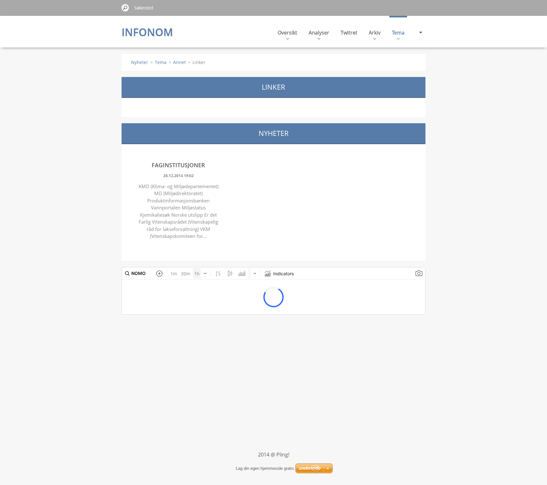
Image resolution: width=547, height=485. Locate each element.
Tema (398, 32)
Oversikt (287, 32)
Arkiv (374, 32)
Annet (179, 62)
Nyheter (139, 62)
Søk (125, 7)
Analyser (319, 32)
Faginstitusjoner (178, 165)
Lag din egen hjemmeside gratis (265, 468)
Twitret (349, 32)
